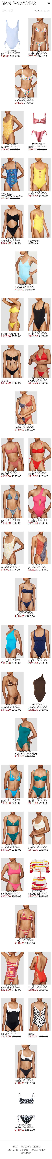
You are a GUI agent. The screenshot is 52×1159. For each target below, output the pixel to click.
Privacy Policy (38, 1150)
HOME (4, 10)
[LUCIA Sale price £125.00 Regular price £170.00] (39, 1015)
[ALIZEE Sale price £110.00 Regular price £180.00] (12, 361)
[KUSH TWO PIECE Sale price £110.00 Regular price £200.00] (12, 315)
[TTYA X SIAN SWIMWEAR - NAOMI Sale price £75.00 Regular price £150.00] (12, 175)
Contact (26, 1153)
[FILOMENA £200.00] (39, 221)
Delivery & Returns (30, 1147)
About (15, 1147)
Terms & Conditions (17, 1150)
